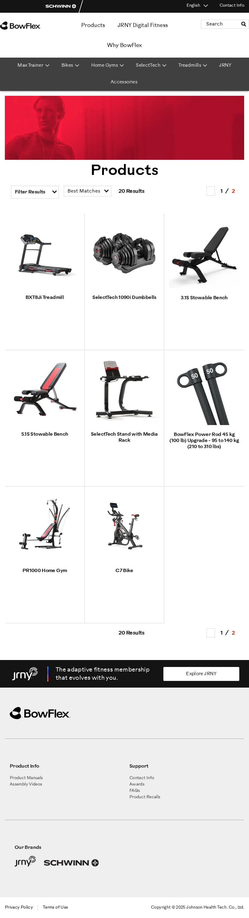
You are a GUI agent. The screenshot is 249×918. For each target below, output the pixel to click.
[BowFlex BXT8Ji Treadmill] (45, 287)
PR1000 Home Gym (44, 570)
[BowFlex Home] (27, 26)
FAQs (134, 791)
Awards (136, 784)
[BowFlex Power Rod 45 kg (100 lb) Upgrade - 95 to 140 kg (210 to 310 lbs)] (204, 424)
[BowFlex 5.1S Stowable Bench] (45, 423)
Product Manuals (26, 778)
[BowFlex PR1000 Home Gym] (45, 560)
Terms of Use (55, 907)
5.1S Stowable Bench (44, 434)
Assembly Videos (26, 784)
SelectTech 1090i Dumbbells (124, 297)
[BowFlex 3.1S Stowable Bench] (204, 287)
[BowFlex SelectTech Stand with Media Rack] (124, 423)
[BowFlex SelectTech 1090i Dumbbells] (124, 287)
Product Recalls (144, 797)
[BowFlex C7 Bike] (124, 560)
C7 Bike (124, 570)
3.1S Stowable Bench (204, 297)
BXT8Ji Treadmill (45, 297)
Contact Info (232, 5)
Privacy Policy (19, 907)
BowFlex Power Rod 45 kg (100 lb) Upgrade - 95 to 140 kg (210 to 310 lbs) (204, 440)
